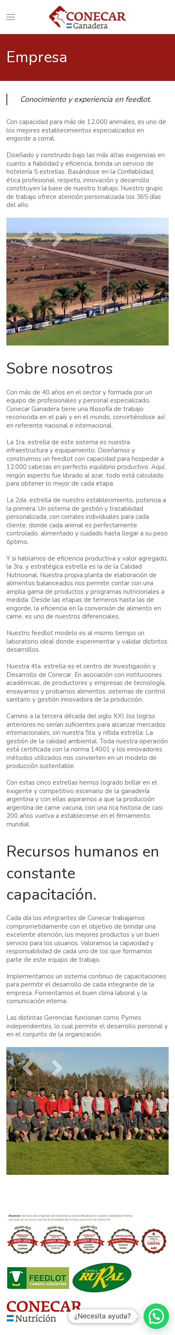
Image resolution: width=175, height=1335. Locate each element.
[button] (156, 1316)
